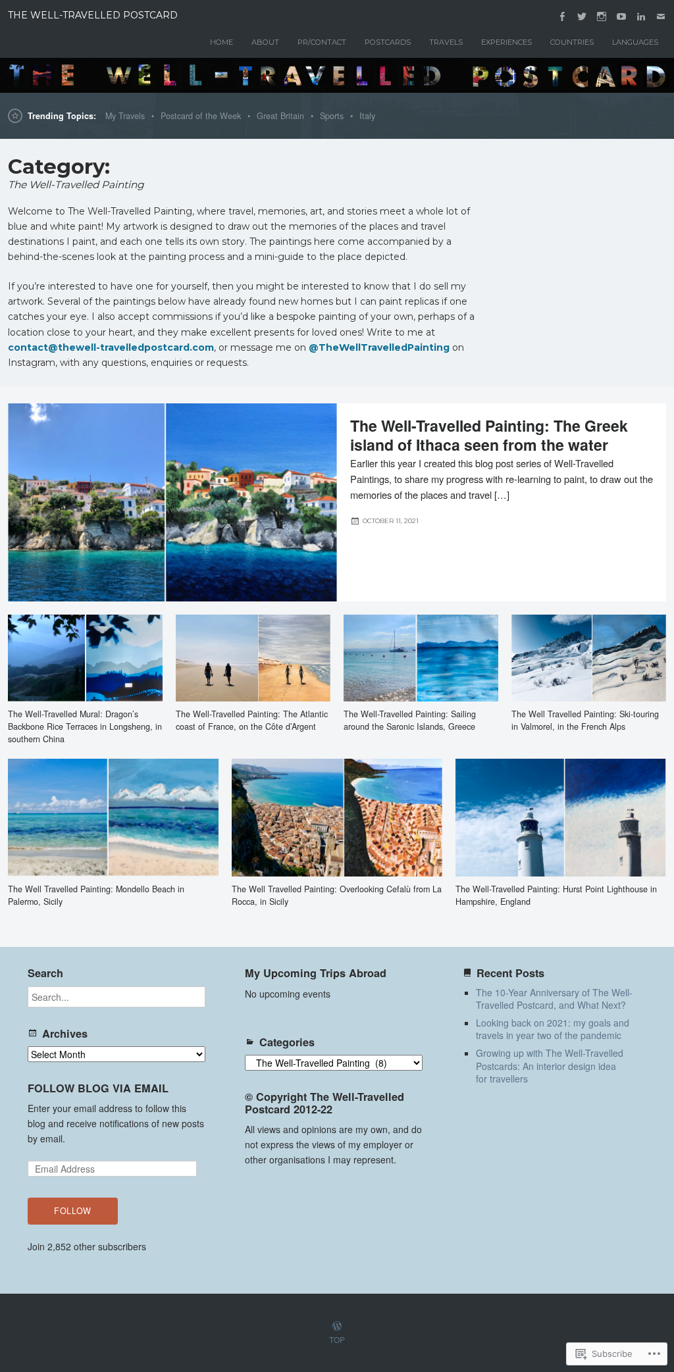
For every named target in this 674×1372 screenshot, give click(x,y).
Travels (446, 42)
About (265, 42)
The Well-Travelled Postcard (93, 15)
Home (221, 42)
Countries (572, 42)
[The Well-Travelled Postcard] (337, 75)
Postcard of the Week (201, 116)
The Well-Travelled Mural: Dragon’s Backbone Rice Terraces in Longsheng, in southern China (85, 726)
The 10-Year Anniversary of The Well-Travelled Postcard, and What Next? (554, 999)
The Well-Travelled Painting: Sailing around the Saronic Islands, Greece (410, 720)
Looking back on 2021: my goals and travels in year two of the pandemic (552, 1029)
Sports (332, 116)
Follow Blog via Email (98, 1088)
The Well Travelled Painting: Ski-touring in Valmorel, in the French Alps (585, 720)
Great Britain (280, 116)
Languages (635, 42)
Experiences (506, 42)
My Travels (125, 116)
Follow (72, 1211)
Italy (367, 116)
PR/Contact (322, 42)
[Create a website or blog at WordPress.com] (337, 1326)
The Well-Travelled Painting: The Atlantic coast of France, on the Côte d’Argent (252, 720)
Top (337, 1339)
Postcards (388, 42)
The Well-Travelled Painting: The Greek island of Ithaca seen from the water (489, 435)
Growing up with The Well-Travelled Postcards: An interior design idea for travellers (549, 1065)
